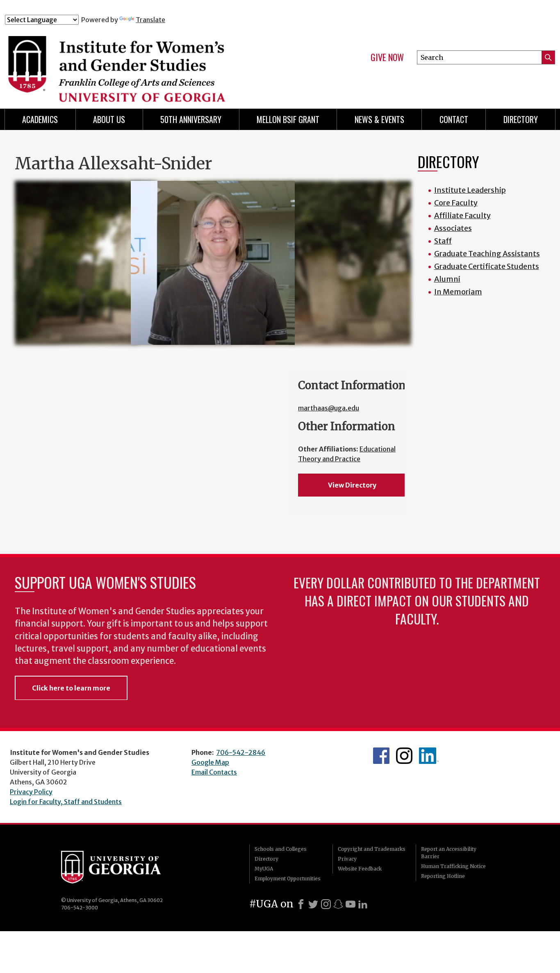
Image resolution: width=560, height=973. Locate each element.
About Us (109, 119)
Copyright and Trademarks (371, 849)
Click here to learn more (71, 688)
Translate (150, 20)
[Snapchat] (338, 904)
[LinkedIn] (363, 904)
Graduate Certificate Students (486, 266)
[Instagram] (326, 904)
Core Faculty (456, 202)
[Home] (157, 60)
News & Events (379, 119)
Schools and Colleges (281, 849)
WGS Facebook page (381, 755)
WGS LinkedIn (429, 755)
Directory (520, 119)
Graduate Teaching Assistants (487, 253)
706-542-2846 (240, 752)
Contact (453, 119)
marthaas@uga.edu (328, 408)
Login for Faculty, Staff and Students (66, 802)
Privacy (347, 859)
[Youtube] (350, 904)
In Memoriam (458, 291)
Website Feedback (360, 869)
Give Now (387, 57)
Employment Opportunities (288, 878)
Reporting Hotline (443, 876)
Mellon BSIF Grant (288, 119)
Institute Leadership (470, 190)
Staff (443, 241)
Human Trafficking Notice (453, 866)
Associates (453, 228)
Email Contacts (214, 772)
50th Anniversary (190, 119)
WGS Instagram (404, 755)
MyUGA (264, 869)
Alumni (447, 279)
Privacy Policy (31, 792)
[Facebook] (301, 904)
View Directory (352, 485)
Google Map (210, 762)
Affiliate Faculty (462, 215)
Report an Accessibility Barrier (448, 852)
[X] (313, 904)
